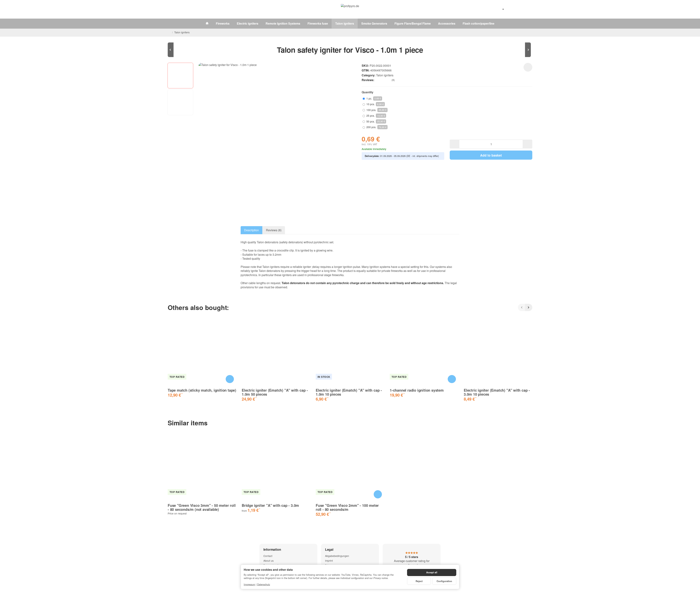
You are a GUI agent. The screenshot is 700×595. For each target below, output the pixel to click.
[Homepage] (169, 32)
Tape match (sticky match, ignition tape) (202, 390)
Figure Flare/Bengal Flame (412, 23)
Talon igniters (344, 23)
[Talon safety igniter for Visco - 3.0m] (521, 49)
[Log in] (519, 9)
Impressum (249, 584)
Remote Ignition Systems (283, 23)
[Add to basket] (230, 379)
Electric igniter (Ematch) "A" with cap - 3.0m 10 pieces (497, 392)
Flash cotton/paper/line (478, 23)
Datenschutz (263, 584)
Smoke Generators (374, 23)
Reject (419, 581)
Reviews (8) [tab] (273, 230)
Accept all (431, 572)
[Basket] (528, 9)
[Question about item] (528, 67)
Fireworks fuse (318, 23)
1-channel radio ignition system (417, 390)
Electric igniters (247, 23)
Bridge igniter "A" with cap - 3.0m (270, 505)
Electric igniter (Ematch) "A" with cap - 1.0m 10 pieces (349, 392)
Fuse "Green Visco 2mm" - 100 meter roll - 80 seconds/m (347, 507)
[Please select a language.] (499, 9)
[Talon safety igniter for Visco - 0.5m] (179, 49)
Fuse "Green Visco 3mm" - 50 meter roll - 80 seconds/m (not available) (202, 507)
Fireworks (223, 23)
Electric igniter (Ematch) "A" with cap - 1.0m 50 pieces (275, 392)
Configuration (444, 581)
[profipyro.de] (350, 9)
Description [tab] (251, 230)
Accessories (446, 23)
